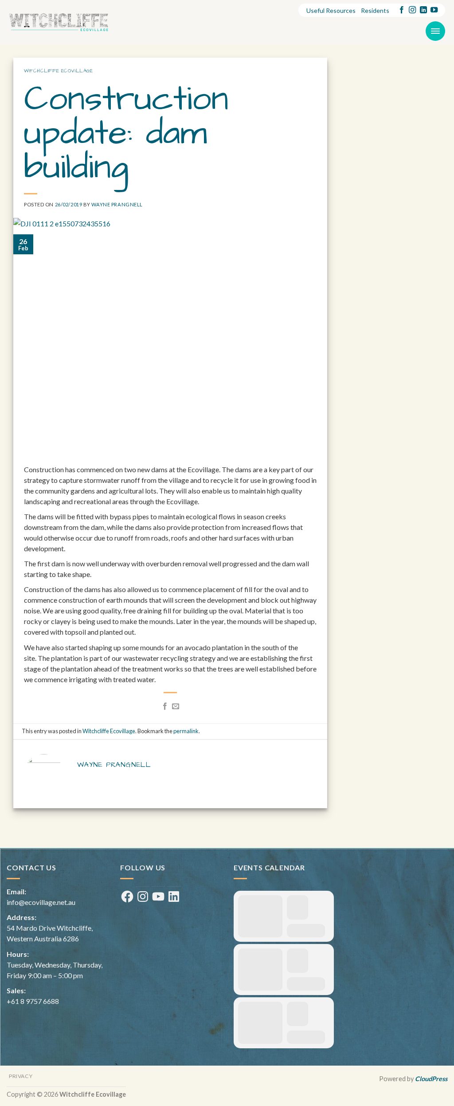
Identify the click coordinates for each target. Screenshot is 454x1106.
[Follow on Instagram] (412, 10)
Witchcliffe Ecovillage (58, 71)
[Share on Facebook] (164, 707)
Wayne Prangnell (116, 204)
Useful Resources (331, 10)
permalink (186, 731)
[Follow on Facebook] (401, 10)
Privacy (20, 1076)
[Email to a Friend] (175, 707)
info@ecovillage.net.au (41, 902)
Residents (375, 10)
